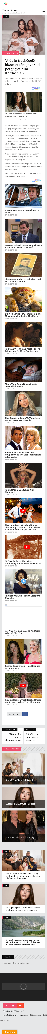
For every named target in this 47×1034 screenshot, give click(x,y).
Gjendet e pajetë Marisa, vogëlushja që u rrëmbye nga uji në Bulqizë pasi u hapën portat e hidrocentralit (23, 942)
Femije (7, 917)
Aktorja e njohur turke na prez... (21, 804)
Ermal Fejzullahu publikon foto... (21, 780)
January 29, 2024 (12, 53)
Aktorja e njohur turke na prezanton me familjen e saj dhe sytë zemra (23, 908)
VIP (6, 16)
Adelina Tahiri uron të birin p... (21, 837)
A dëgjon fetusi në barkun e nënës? (13, 13)
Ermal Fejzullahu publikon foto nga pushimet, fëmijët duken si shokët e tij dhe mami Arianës (23, 876)
